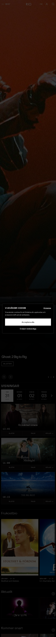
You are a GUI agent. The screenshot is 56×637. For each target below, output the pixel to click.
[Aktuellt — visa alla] (53, 593)
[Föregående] (4, 377)
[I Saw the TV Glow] (19, 608)
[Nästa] (10, 377)
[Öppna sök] (53, 4)
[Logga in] (46, 4)
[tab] (7, 395)
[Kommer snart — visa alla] (53, 630)
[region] (28, 191)
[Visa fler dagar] (51, 395)
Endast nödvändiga (28, 328)
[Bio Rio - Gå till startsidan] (28, 4)
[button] (7, 4)
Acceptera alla (28, 322)
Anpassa (47, 308)
